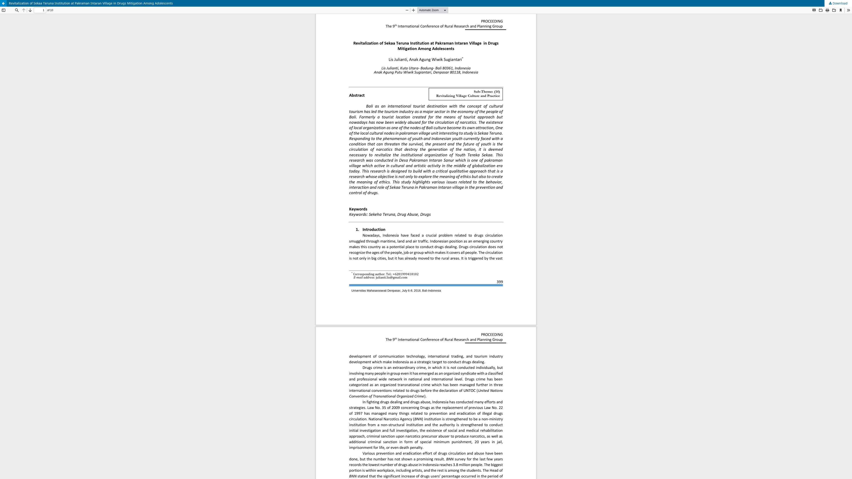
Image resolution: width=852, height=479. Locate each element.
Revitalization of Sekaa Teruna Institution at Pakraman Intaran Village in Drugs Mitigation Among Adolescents (91, 3)
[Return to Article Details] (3, 3)
